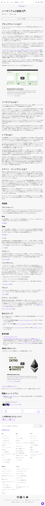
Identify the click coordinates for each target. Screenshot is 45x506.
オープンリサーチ (19, 477)
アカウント (20, 320)
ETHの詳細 (4, 223)
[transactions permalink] (1, 263)
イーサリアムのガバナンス (21, 482)
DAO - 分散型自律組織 (20, 453)
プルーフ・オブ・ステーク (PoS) (27, 343)
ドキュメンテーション (34, 440)
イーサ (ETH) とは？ (6, 440)
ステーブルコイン (19, 446)
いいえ (12, 419)
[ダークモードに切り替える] (39, 2)
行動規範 (26, 500)
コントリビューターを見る (15, 404)
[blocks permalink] (1, 288)
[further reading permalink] (1, 334)
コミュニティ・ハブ (5, 468)
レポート (17, 484)
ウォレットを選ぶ (19, 438)
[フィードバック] (42, 503)
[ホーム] (1, 2)
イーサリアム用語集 (5, 462)
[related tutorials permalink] (1, 393)
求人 (30, 500)
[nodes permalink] (1, 238)
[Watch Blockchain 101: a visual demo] (22, 78)
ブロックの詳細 (5, 294)
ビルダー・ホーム (33, 436)
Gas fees (3, 449)
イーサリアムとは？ (5, 438)
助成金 (31, 447)
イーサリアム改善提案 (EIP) (21, 480)
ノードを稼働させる (5, 451)
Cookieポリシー (19, 502)
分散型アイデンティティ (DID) (21, 455)
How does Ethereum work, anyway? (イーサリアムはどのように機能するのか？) (21, 338)
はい (6, 419)
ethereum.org (5, 430)
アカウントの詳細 (5, 259)
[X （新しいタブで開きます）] (24, 497)
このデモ (27, 61)
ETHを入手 (18, 440)
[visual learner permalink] (1, 348)
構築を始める (32, 442)
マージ (34, 340)
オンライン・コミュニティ (7, 471)
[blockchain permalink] (1, 207)
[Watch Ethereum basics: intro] (22, 363)
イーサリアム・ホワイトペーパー (10, 336)
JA (43, 2)
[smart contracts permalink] (1, 298)
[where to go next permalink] (1, 313)
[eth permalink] (1, 216)
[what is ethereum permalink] (1, 102)
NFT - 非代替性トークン (20, 448)
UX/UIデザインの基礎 (34, 451)
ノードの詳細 (5, 247)
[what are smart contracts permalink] (1, 169)
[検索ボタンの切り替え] (36, 2)
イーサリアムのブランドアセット (18, 500)
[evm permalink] (1, 227)
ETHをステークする (19, 457)
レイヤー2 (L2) (18, 459)
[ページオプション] (8, 14)
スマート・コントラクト (21, 323)
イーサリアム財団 (5, 485)
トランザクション (28, 320)
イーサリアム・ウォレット (7, 442)
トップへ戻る (39, 426)
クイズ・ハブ (4, 457)
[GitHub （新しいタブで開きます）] (18, 497)
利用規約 (13, 502)
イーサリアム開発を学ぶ (34, 445)
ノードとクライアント (18, 327)
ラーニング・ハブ (5, 436)
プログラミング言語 (31, 323)
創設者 (31, 457)
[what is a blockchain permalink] (1, 24)
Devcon (4, 493)
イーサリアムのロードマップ (21, 471)
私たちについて (8, 500)
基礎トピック (32, 449)
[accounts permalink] (1, 251)
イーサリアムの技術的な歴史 (21, 475)
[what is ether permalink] (1, 135)
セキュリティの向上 (19, 473)
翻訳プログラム (5, 479)
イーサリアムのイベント (6, 473)
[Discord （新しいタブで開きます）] (27, 497)
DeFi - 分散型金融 (19, 450)
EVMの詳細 (4, 234)
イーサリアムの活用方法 (6, 459)
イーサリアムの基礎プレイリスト (9, 386)
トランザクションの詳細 (7, 284)
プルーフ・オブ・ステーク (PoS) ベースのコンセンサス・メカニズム (24, 50)
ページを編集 (13, 14)
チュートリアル (33, 438)
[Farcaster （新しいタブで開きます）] (21, 497)
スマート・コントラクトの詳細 (8, 308)
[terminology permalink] (1, 203)
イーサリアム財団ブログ (7, 487)
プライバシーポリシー (36, 500)
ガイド (17, 436)
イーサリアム (5, 50)
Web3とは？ (4, 445)
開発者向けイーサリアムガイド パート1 (11, 396)
